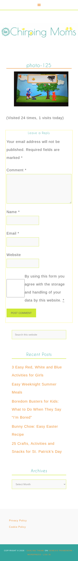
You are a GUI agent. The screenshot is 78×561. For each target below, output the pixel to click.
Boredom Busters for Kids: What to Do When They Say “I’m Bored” (36, 409)
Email (13, 233)
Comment (16, 170)
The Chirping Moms (39, 31)
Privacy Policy (18, 520)
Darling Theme (35, 551)
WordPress (34, 555)
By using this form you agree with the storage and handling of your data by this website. (45, 288)
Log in (47, 555)
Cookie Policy (17, 527)
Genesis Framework (61, 551)
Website (14, 255)
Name (13, 212)
